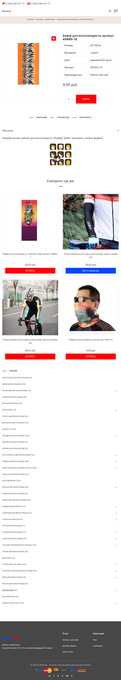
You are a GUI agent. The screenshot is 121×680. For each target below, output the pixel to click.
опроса (39, 648)
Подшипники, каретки (12, 506)
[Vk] (49, 676)
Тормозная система (11, 564)
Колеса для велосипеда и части (16, 468)
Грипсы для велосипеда (13, 416)
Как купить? (86, 117)
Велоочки (6, 558)
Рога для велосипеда (12, 526)
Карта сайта (68, 651)
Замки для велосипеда (12, 397)
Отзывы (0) (63, 117)
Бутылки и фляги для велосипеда (17, 571)
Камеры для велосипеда (13, 461)
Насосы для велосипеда (13, 474)
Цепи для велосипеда (12, 577)
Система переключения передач (17, 545)
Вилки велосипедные (12, 384)
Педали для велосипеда (13, 493)
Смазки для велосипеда (13, 551)
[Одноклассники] (62, 676)
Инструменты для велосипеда (16, 455)
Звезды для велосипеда (13, 435)
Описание (41, 117)
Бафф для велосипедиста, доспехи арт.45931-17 (91, 339)
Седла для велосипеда (12, 538)
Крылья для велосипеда (13, 584)
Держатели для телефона (13, 423)
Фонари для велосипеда (13, 487)
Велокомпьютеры (10, 403)
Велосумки (7, 410)
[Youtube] (67, 676)
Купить (86, 99)
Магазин (39, 19)
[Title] (71, 676)
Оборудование (9, 480)
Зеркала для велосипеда (13, 448)
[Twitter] (58, 676)
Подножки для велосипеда (14, 500)
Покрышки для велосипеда (14, 513)
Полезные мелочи (10, 519)
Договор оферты (70, 646)
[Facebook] (53, 676)
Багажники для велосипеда (14, 390)
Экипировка (50, 19)
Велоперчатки (8, 596)
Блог (95, 640)
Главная (30, 19)
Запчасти (6, 429)
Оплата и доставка (71, 640)
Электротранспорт (11, 603)
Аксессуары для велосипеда (15, 377)
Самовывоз (98, 646)
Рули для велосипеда (12, 532)
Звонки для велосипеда (13, 442)
